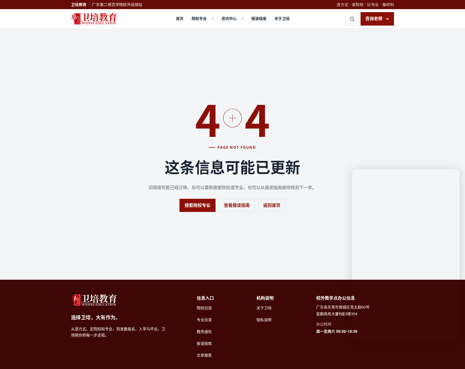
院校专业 (199, 18)
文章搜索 (204, 355)
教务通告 (204, 331)
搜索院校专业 (197, 205)
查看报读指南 (237, 205)
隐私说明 (264, 319)
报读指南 (258, 18)
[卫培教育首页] (95, 19)
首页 (180, 18)
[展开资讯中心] (242, 19)
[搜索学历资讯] (352, 18)
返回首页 (271, 205)
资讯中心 (229, 18)
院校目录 (204, 307)
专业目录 (204, 319)
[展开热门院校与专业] (212, 19)
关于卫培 (282, 18)
